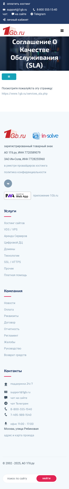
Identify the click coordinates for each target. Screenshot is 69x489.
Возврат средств (15, 355)
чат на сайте (18, 397)
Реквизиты (11, 316)
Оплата (9, 309)
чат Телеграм (19, 403)
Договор (9, 322)
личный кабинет (17, 19)
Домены (9, 249)
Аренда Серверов (15, 236)
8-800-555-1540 (21, 409)
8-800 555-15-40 (47, 9)
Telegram (40, 14)
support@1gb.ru (17, 9)
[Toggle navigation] (62, 30)
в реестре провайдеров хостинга (25, 165)
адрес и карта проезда (19, 435)
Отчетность (11, 329)
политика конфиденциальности (25, 172)
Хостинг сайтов (14, 223)
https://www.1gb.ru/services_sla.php (25, 93)
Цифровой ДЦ (13, 242)
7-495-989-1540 (20, 414)
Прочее (9, 268)
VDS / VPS (11, 229)
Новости (9, 303)
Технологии (11, 255)
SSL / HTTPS (12, 262)
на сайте (20, 14)
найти (46, 478)
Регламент (11, 335)
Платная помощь (15, 275)
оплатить (18, 3)
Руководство (12, 348)
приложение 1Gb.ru (45, 195)
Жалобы (9, 342)
